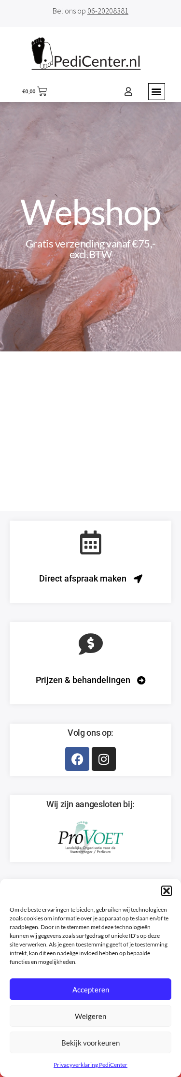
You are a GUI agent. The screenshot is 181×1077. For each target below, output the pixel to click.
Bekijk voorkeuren (90, 1042)
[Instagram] (104, 759)
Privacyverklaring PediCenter (90, 1064)
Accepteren (90, 989)
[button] (166, 891)
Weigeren (90, 1016)
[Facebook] (77, 759)
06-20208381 (107, 10)
